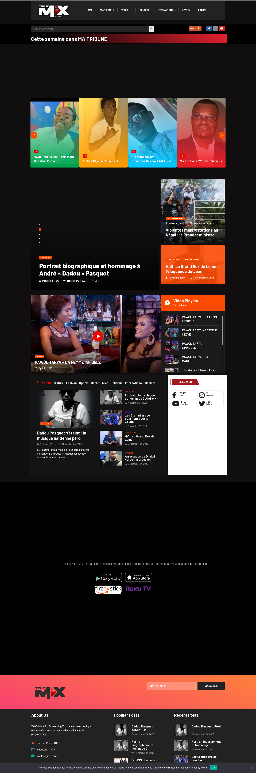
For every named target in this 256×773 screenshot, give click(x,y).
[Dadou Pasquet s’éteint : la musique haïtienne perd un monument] (65, 408)
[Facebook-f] (209, 28)
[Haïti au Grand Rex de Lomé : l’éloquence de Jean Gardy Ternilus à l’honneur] (111, 438)
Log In (202, 10)
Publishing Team (50, 281)
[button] (195, 28)
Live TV (186, 10)
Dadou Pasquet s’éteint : (208, 728)
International (166, 10)
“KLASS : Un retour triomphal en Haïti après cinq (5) (91, 269)
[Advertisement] (128, 69)
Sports (129, 412)
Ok (213, 767)
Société (129, 453)
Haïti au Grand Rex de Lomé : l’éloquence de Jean (192, 269)
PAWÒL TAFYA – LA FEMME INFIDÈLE (68, 362)
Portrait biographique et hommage (207, 743)
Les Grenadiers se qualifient (204, 758)
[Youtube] (222, 28)
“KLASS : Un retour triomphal (144, 761)
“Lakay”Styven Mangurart (100, 161)
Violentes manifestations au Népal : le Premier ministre (192, 232)
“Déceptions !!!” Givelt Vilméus (201, 161)
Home (89, 10)
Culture (144, 10)
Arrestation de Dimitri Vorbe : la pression (140, 457)
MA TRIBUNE (107, 10)
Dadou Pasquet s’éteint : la (142, 728)
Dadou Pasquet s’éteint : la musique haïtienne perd (61, 435)
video (39, 357)
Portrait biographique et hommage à (142, 744)
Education (173, 259)
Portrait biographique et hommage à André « (140, 396)
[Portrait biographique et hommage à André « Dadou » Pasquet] (111, 397)
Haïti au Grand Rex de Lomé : (139, 437)
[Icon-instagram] (215, 28)
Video (124, 10)
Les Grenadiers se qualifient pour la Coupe (137, 418)
